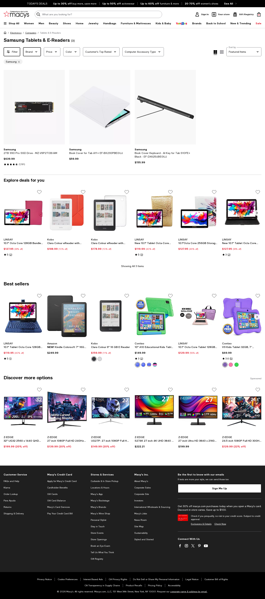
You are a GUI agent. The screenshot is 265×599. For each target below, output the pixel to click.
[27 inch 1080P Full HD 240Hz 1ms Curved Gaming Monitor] (67, 410)
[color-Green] (137, 365)
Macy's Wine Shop (100, 513)
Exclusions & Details (201, 524)
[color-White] (100, 359)
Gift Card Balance (56, 500)
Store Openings (99, 539)
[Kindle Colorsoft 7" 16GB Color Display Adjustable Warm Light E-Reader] (67, 316)
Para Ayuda (10, 500)
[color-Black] (94, 359)
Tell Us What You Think (102, 552)
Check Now (220, 524)
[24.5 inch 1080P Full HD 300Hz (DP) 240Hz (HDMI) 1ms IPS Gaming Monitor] (241, 410)
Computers (30, 33)
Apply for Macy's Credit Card (62, 481)
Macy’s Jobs (140, 513)
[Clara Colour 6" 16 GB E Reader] (110, 316)
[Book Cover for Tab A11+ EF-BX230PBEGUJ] (100, 107)
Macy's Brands (98, 507)
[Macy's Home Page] (16, 14)
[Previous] (7, 107)
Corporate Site (141, 494)
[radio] (94, 359)
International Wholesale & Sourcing (152, 507)
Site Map (138, 526)
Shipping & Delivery (14, 513)
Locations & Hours (100, 487)
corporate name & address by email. (188, 591)
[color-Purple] (149, 365)
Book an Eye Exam (100, 546)
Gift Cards (52, 494)
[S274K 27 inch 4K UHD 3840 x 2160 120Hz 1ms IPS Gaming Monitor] (154, 410)
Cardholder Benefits (57, 487)
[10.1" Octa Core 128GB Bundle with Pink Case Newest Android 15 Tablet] (23, 212)
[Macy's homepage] (6, 33)
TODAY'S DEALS (37, 3)
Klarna (7, 487)
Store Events (97, 533)
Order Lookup (11, 494)
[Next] (60, 107)
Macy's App (97, 494)
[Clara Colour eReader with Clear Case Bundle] (110, 212)
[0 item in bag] (258, 14)
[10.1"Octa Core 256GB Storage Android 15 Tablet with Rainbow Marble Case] (198, 212)
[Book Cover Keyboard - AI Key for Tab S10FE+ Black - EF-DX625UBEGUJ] (165, 107)
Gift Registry (97, 559)
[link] (34, 157)
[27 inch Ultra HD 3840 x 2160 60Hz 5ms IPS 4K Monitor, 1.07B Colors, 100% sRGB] (198, 410)
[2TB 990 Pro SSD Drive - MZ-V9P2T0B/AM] (34, 107)
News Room (140, 520)
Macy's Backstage (100, 500)
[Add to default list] (39, 192)
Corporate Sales (142, 487)
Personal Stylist (98, 520)
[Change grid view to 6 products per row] (222, 52)
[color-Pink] (155, 365)
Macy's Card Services (58, 507)
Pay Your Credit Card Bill (60, 513)
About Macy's (141, 481)
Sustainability (141, 533)
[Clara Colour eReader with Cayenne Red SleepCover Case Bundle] (67, 212)
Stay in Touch (98, 526)
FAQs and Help (11, 481)
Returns (7, 507)
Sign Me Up (219, 488)
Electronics (15, 33)
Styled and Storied (144, 539)
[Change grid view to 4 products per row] (215, 52)
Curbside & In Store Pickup (104, 481)
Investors (138, 500)
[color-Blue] (143, 365)
